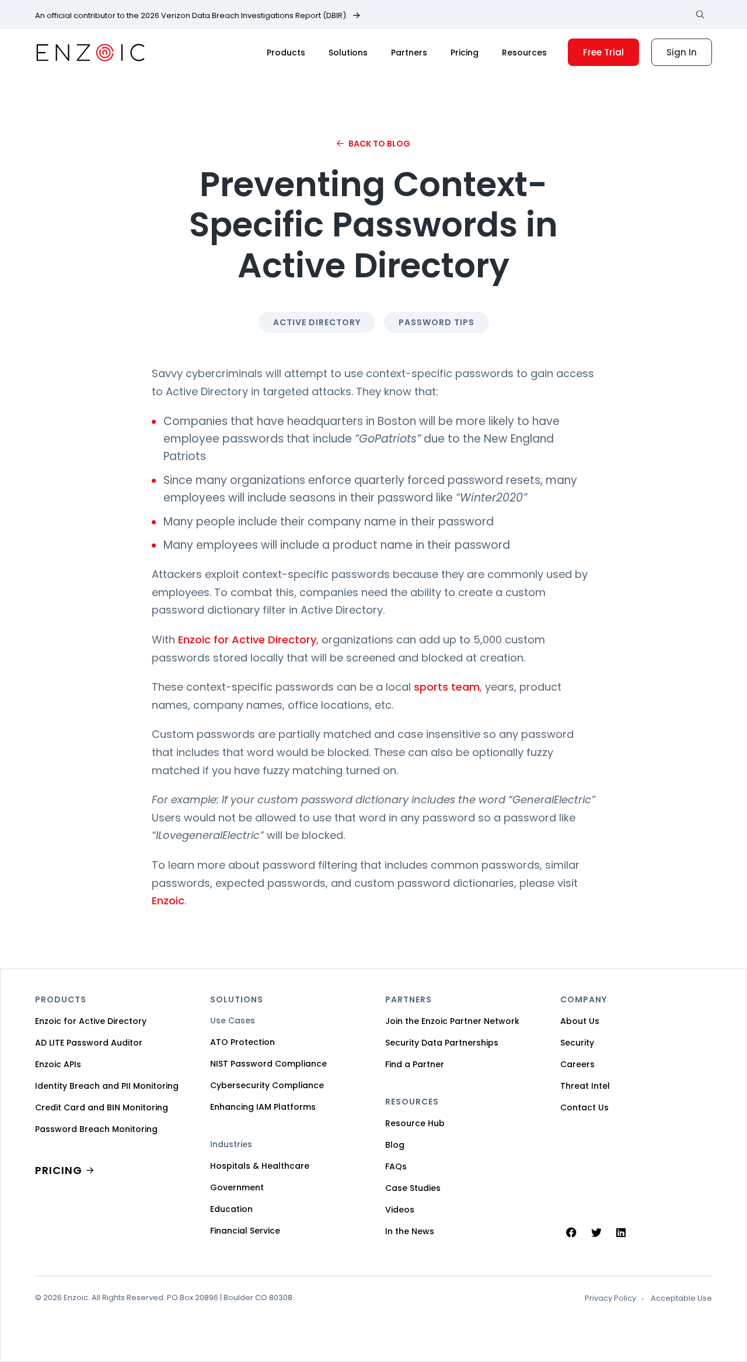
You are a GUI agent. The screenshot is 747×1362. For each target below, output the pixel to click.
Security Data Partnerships (441, 1042)
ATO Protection (242, 1042)
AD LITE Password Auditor (88, 1042)
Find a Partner (414, 1064)
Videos (399, 1209)
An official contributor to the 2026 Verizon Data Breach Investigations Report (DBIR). (191, 15)
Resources (524, 52)
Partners (409, 52)
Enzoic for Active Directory (247, 639)
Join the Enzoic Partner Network (452, 1021)
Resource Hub (415, 1123)
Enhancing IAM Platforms (263, 1107)
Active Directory (317, 322)
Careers (577, 1064)
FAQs (396, 1166)
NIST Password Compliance (268, 1063)
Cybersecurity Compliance (267, 1085)
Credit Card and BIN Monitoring (101, 1107)
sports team (447, 687)
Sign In (681, 52)
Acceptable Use (681, 1298)
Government (237, 1187)
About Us (579, 1021)
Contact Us (584, 1107)
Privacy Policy (610, 1298)
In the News (409, 1231)
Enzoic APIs (58, 1064)
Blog (394, 1144)
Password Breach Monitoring (96, 1129)
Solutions (348, 52)
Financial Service (245, 1230)
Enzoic (168, 900)
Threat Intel (585, 1086)
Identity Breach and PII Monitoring (107, 1086)
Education (231, 1209)
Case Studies (413, 1188)
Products (286, 52)
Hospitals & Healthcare (259, 1166)
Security (577, 1042)
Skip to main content (19, 23)
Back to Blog (379, 143)
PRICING (58, 1170)
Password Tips (436, 322)
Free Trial (603, 52)
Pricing (465, 52)
